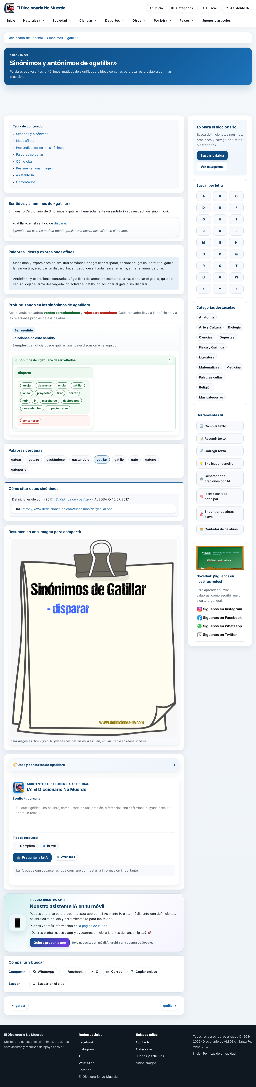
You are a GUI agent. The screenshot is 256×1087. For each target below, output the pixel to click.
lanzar (26, 393)
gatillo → (169, 1006)
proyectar (44, 393)
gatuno (150, 459)
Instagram (86, 1049)
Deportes (227, 337)
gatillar (72, 38)
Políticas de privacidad (219, 1053)
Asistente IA (25, 175)
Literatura (206, 357)
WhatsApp (86, 1063)
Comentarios (25, 182)
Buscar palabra (212, 155)
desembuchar (32, 408)
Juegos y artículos (216, 20)
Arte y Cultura (210, 327)
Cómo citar (24, 161)
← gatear (19, 1006)
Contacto (143, 1042)
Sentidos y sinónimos (32, 134)
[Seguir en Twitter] (220, 635)
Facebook (86, 1042)
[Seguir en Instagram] (220, 609)
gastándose (55, 459)
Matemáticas (209, 367)
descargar (45, 385)
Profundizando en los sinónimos (40, 148)
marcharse (49, 400)
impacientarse (58, 408)
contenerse (30, 420)
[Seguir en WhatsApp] (220, 626)
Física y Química (211, 347)
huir (25, 400)
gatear (16, 459)
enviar (62, 385)
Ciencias (205, 337)
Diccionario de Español (25, 38)
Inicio (11, 20)
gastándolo (80, 459)
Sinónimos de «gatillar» (73, 499)
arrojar (27, 385)
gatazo (34, 459)
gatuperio (18, 469)
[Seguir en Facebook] (220, 618)
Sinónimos (55, 38)
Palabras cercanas (30, 154)
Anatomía (206, 317)
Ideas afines (25, 141)
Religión (205, 387)
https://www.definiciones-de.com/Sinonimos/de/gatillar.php (68, 509)
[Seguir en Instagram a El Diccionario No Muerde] (220, 558)
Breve (51, 846)
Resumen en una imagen (34, 168)
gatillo (119, 459)
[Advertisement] (128, 98)
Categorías (144, 1049)
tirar (60, 393)
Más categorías (211, 397)
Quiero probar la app (50, 943)
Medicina (233, 367)
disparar (60, 223)
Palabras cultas (211, 377)
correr (73, 393)
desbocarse (71, 400)
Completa (27, 846)
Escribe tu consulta (26, 798)
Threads (85, 1070)
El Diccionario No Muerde (98, 1077)
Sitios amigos (146, 1063)
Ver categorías (212, 167)
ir (35, 400)
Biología (234, 327)
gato (134, 459)
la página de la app (92, 926)
